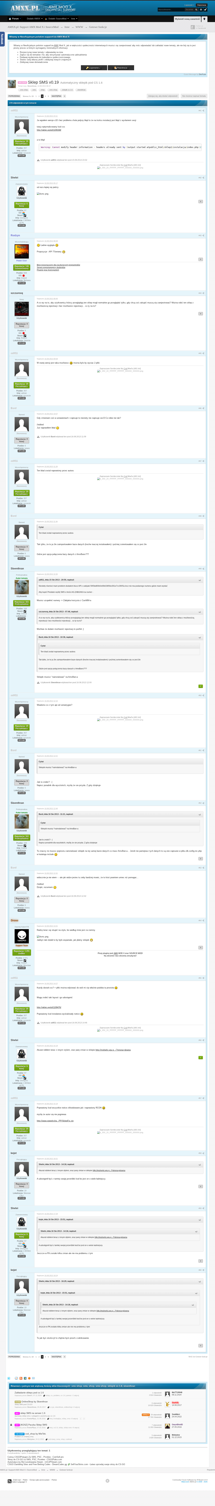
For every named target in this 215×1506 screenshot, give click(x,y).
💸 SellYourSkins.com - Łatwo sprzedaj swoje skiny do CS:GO (96, 1464)
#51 (200, 750)
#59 (200, 1208)
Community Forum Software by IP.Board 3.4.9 (190, 1480)
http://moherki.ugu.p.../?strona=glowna (113, 1050)
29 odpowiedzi (156, 1415)
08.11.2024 (176, 1395)
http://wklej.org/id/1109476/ (49, 1007)
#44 (200, 293)
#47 (200, 461)
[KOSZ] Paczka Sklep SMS (33, 1424)
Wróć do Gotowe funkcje (198, 1357)
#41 (200, 111)
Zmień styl (17, 1480)
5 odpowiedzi (157, 1435)
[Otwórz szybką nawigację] (204, 18)
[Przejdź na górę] (107, 1481)
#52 (200, 803)
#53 (200, 868)
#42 (200, 178)
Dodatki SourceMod (56, 18)
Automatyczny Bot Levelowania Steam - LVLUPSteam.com (35, 1462)
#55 (200, 978)
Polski (25, 1480)
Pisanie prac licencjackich (48, 270)
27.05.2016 (177, 1427)
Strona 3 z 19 (28, 96)
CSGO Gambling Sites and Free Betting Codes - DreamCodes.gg (37, 1464)
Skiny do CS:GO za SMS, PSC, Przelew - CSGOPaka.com (35, 1459)
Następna (56, 96)
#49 (200, 569)
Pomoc (54, 1480)
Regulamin (211, 1470)
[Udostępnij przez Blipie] (21, 1378)
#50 (200, 695)
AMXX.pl (193, 1482)
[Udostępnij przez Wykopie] (16, 1378)
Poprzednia (14, 96)
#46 (200, 408)
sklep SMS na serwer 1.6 (32, 1413)
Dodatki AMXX (33, 18)
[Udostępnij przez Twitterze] (9, 1378)
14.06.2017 (177, 1405)
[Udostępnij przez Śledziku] (25, 1378)
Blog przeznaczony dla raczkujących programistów (58, 265)
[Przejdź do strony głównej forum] (43, 8)
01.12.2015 (177, 1437)
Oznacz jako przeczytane (39, 1480)
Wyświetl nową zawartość (187, 19)
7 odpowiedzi (157, 1425)
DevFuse (202, 74)
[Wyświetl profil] (21, 126)
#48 (200, 516)
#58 (200, 1153)
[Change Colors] (205, 9)
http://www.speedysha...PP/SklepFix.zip (55, 1121)
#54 (200, 920)
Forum (15, 18)
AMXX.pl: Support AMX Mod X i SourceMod (18, 1470)
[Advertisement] (65, 1367)
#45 (200, 353)
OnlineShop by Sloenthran (35, 1401)
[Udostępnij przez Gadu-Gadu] (29, 1378)
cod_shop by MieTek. (35, 1433)
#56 (200, 1040)
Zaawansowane (201, 10)
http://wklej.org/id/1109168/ (49, 130)
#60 (200, 1270)
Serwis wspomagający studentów (51, 267)
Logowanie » (189, 5)
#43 (200, 235)
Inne (73, 18)
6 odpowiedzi (157, 1403)
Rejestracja (201, 5)
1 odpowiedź (157, 1393)
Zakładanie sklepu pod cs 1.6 (29, 1392)
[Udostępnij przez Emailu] (33, 1378)
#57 (200, 1098)
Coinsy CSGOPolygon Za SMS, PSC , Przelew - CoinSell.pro (36, 1457)
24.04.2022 (177, 1417)
